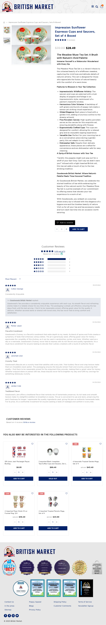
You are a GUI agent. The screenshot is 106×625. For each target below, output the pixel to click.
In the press (9, 606)
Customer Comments (62, 606)
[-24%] (19, 501)
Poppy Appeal (35, 602)
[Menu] (93, 7)
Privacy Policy (35, 610)
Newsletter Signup (85, 606)
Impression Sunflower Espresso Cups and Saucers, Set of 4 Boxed (75, 31)
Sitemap (8, 610)
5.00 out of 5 (59, 251)
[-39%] (87, 452)
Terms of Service (85, 602)
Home (4, 22)
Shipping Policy (60, 602)
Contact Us (9, 602)
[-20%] (53, 501)
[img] (10, 285)
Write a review (29, 422)
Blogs (31, 606)
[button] (61, 40)
